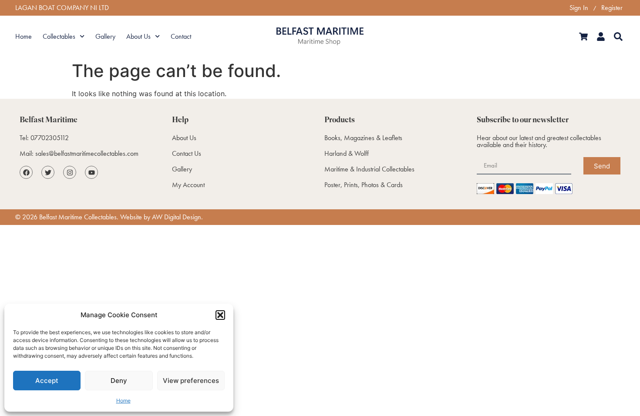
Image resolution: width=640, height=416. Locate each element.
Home (123, 400)
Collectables (59, 36)
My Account (188, 184)
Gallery (105, 36)
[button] (220, 315)
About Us (138, 36)
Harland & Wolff (346, 153)
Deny (119, 380)
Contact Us (186, 153)
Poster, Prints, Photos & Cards (363, 184)
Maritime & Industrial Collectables (369, 169)
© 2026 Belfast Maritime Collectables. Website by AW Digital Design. (109, 216)
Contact (181, 36)
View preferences (191, 380)
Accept (46, 380)
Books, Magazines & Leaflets (363, 137)
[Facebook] (26, 172)
